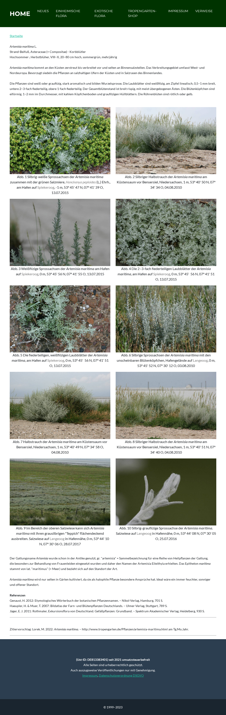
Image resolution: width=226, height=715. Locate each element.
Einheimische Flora (68, 13)
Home (20, 13)
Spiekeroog (45, 187)
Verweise (204, 11)
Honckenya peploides (81, 182)
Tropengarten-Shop (142, 13)
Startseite (16, 36)
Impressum (178, 11)
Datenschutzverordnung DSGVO (121, 675)
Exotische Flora (103, 13)
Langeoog (200, 360)
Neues (43, 11)
